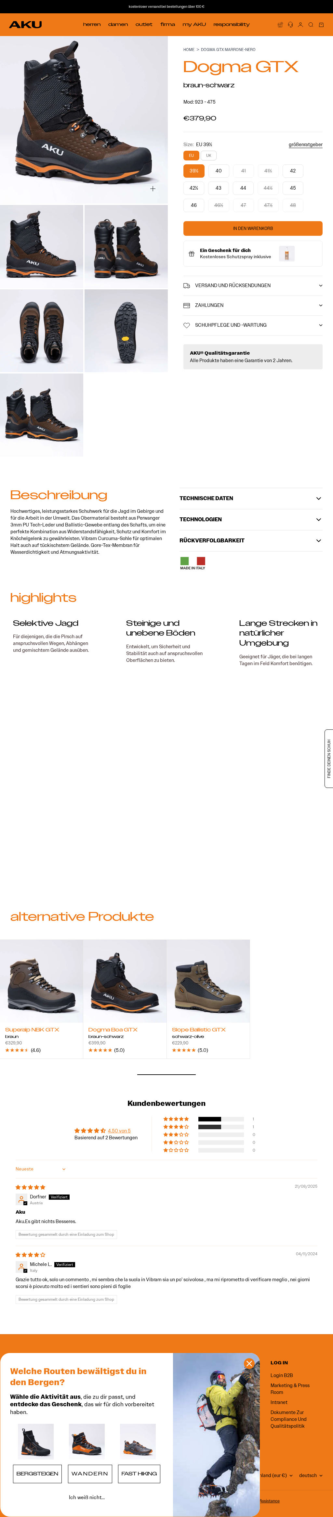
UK (208, 155)
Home (188, 49)
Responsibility (232, 24)
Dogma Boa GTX (113, 1030)
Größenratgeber (306, 144)
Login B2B (282, 1375)
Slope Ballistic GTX (199, 1030)
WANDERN (90, 1474)
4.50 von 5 (119, 1131)
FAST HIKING (139, 1474)
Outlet (144, 24)
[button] (177, 1119)
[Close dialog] (249, 1363)
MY (194, 24)
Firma (167, 24)
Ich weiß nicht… (87, 1497)
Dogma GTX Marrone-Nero (228, 49)
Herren (91, 24)
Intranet (279, 1402)
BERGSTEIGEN (37, 1474)
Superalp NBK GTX (32, 1030)
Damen (118, 24)
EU (191, 155)
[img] (30, 1187)
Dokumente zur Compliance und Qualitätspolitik (289, 1419)
